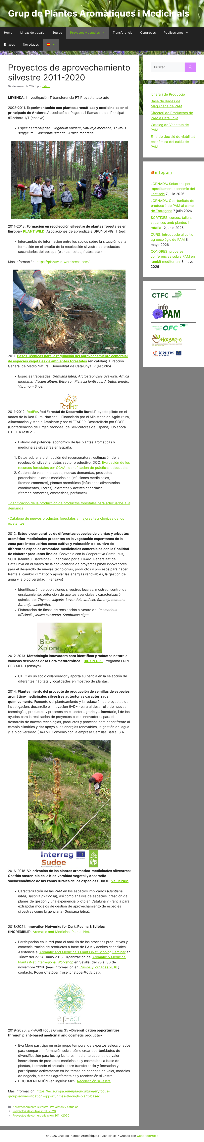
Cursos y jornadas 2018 (98, 967)
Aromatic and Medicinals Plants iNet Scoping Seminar (82, 952)
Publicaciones (173, 32)
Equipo (57, 32)
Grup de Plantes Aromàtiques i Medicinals (98, 13)
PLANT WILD (33, 231)
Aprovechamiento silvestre (30, 1107)
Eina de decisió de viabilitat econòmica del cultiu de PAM (173, 142)
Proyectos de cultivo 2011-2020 (34, 1111)
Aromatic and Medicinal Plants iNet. (61, 932)
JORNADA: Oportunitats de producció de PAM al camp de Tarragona (172, 206)
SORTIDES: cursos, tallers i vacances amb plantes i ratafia (172, 223)
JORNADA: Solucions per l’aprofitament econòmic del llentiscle (173, 189)
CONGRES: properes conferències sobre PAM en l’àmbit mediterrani (173, 256)
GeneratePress (147, 1136)
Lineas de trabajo (32, 32)
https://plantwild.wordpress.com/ (62, 262)
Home (8, 32)
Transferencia (122, 32)
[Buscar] (190, 67)
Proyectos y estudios (85, 32)
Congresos (148, 32)
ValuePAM (119, 881)
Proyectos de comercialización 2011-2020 (41, 1115)
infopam (163, 172)
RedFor (32, 412)
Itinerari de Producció (168, 94)
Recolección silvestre (94, 1081)
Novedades (31, 44)
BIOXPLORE (93, 661)
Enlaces (9, 44)
